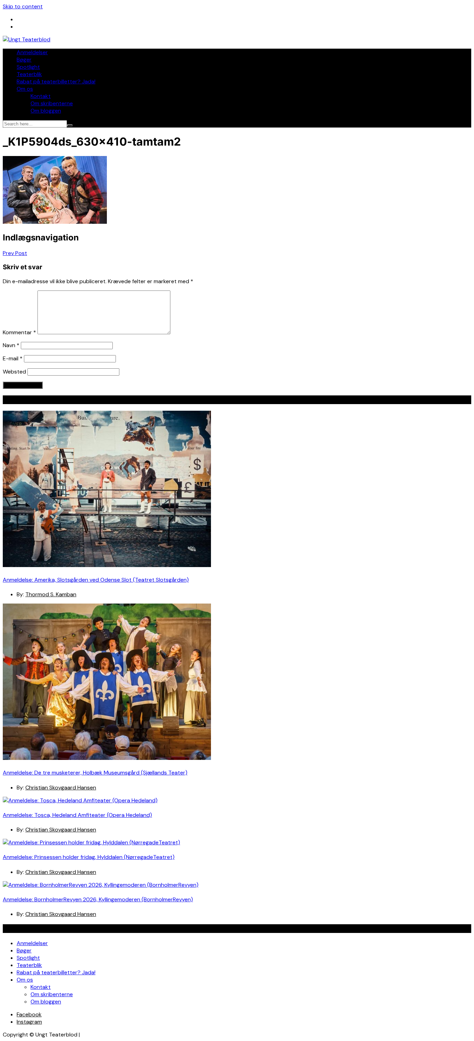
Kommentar (19, 332)
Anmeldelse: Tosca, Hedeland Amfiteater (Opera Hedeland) (77, 815)
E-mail (13, 358)
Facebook (29, 1014)
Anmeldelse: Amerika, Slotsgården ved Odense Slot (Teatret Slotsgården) (96, 579)
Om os (25, 88)
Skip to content (23, 6)
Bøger (24, 59)
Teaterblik (29, 74)
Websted (14, 371)
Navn (11, 345)
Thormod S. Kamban (50, 594)
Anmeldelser (32, 52)
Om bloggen (46, 110)
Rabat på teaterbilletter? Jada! (56, 81)
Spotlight (28, 67)
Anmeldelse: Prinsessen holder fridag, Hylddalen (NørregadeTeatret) (89, 857)
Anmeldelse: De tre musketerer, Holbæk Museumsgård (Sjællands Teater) (95, 772)
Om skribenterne (52, 103)
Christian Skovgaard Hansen (60, 787)
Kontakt (41, 96)
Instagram (29, 1021)
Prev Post (15, 253)
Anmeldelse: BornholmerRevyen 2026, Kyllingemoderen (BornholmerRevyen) (98, 899)
